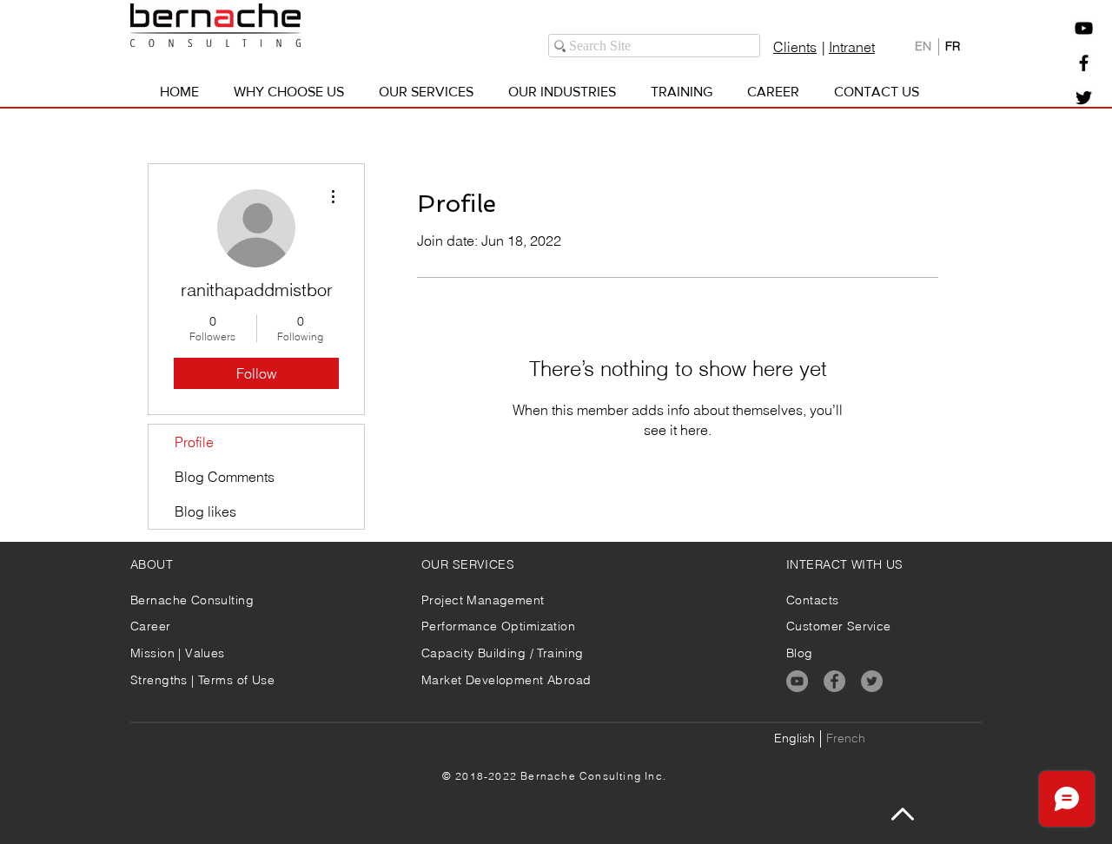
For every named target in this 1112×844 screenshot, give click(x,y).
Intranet (852, 47)
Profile (194, 442)
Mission (154, 653)
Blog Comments (225, 476)
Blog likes (205, 511)
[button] (1084, 28)
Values (205, 653)
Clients (795, 47)
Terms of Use (236, 680)
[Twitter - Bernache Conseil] (1084, 98)
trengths (164, 680)
